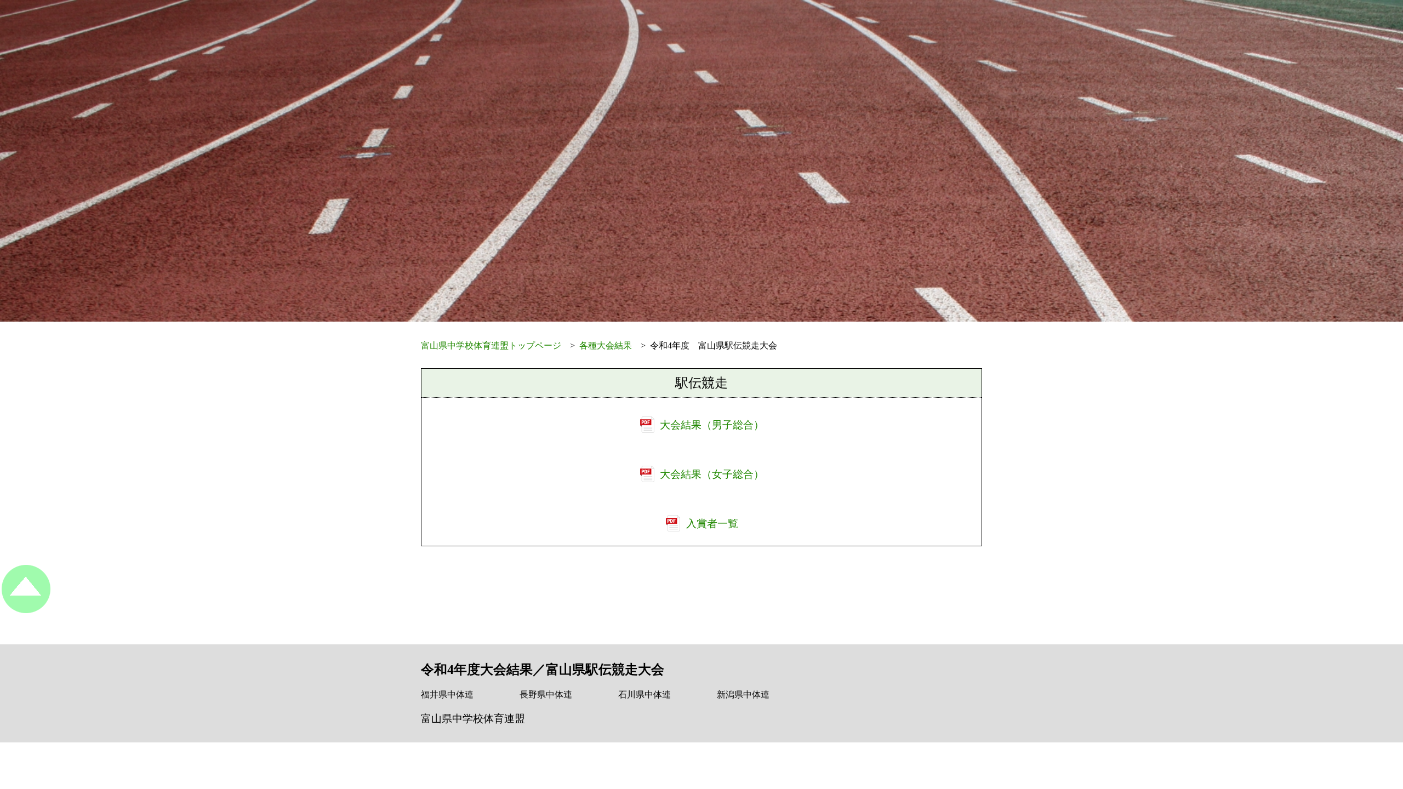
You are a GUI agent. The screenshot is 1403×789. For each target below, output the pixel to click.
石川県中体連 (644, 694)
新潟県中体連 (743, 694)
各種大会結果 (605, 345)
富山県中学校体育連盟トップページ (491, 345)
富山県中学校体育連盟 (473, 718)
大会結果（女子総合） (712, 474)
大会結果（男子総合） (712, 425)
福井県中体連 (447, 694)
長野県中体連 (546, 694)
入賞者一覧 (712, 523)
